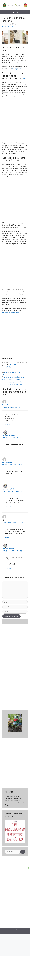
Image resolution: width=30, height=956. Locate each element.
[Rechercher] (22, 852)
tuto (21, 379)
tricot (18, 379)
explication (15, 377)
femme (22, 377)
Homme (17, 372)
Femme (11, 372)
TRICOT (4, 374)
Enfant (6, 372)
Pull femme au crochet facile (13, 384)
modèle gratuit (11, 379)
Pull (22, 372)
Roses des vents (7, 405)
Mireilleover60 (7, 462)
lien (23, 78)
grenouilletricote (9, 435)
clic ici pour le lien (17, 69)
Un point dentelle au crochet (13, 382)
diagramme (8, 377)
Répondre (7, 424)
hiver (3, 379)
